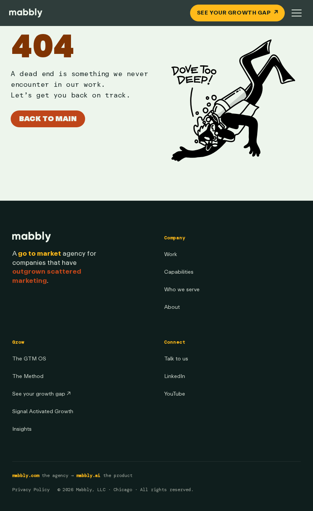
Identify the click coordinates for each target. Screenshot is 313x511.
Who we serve (182, 289)
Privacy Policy (31, 490)
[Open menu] (296, 13)
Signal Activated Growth (42, 411)
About (172, 307)
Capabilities (179, 272)
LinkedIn (174, 376)
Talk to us (176, 358)
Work (170, 254)
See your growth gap (41, 393)
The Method (28, 376)
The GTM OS (29, 358)
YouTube (174, 393)
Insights (22, 429)
